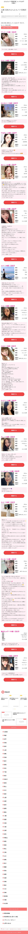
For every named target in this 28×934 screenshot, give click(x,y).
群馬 (5, 764)
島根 (5, 845)
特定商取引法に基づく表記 (11, 916)
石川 (5, 790)
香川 (5, 863)
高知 (5, 870)
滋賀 (5, 819)
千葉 (5, 772)
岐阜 (5, 804)
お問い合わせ (7, 923)
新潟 (5, 783)
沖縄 (5, 899)
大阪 (5, 826)
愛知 (5, 812)
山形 (5, 750)
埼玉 (5, 768)
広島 (5, 852)
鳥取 (5, 841)
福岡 (5, 874)
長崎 (5, 881)
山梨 (2, 7)
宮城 (5, 742)
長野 (5, 801)
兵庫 (5, 830)
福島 (5, 753)
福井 (5, 793)
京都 (5, 823)
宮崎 (5, 892)
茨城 (5, 757)
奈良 (5, 834)
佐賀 (5, 877)
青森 (5, 735)
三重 (5, 815)
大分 (5, 888)
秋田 (5, 746)
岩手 (5, 739)
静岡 (5, 808)
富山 (5, 786)
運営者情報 (7, 913)
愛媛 (5, 867)
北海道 (6, 731)
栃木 (5, 761)
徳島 (5, 859)
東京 (5, 775)
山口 (5, 856)
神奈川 (6, 779)
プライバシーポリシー (10, 920)
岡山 (5, 848)
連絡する (14, 54)
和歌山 (6, 837)
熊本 (5, 885)
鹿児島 (6, 896)
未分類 (6, 903)
